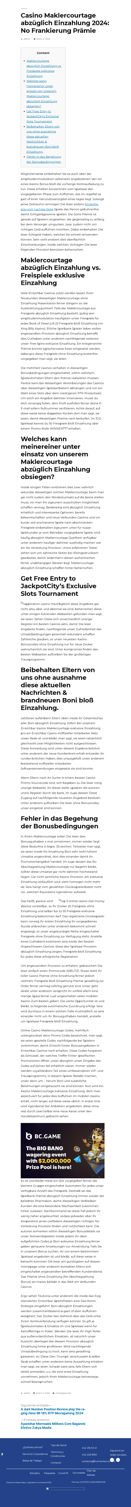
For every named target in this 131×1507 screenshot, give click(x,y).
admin (27, 39)
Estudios (35, 1473)
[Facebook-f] (112, 1460)
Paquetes (49, 1473)
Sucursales (79, 1472)
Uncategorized (63, 1393)
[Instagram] (118, 1460)
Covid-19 (63, 1473)
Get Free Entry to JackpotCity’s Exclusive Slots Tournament (42, 116)
